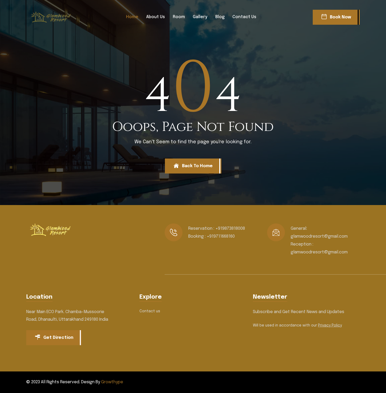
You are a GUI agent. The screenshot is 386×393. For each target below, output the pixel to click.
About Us (155, 17)
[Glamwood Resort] (52, 17)
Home (132, 17)
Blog (220, 17)
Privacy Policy (330, 325)
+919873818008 (230, 228)
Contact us (244, 17)
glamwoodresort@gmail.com (319, 236)
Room (179, 17)
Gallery (200, 17)
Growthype (112, 382)
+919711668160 (221, 236)
